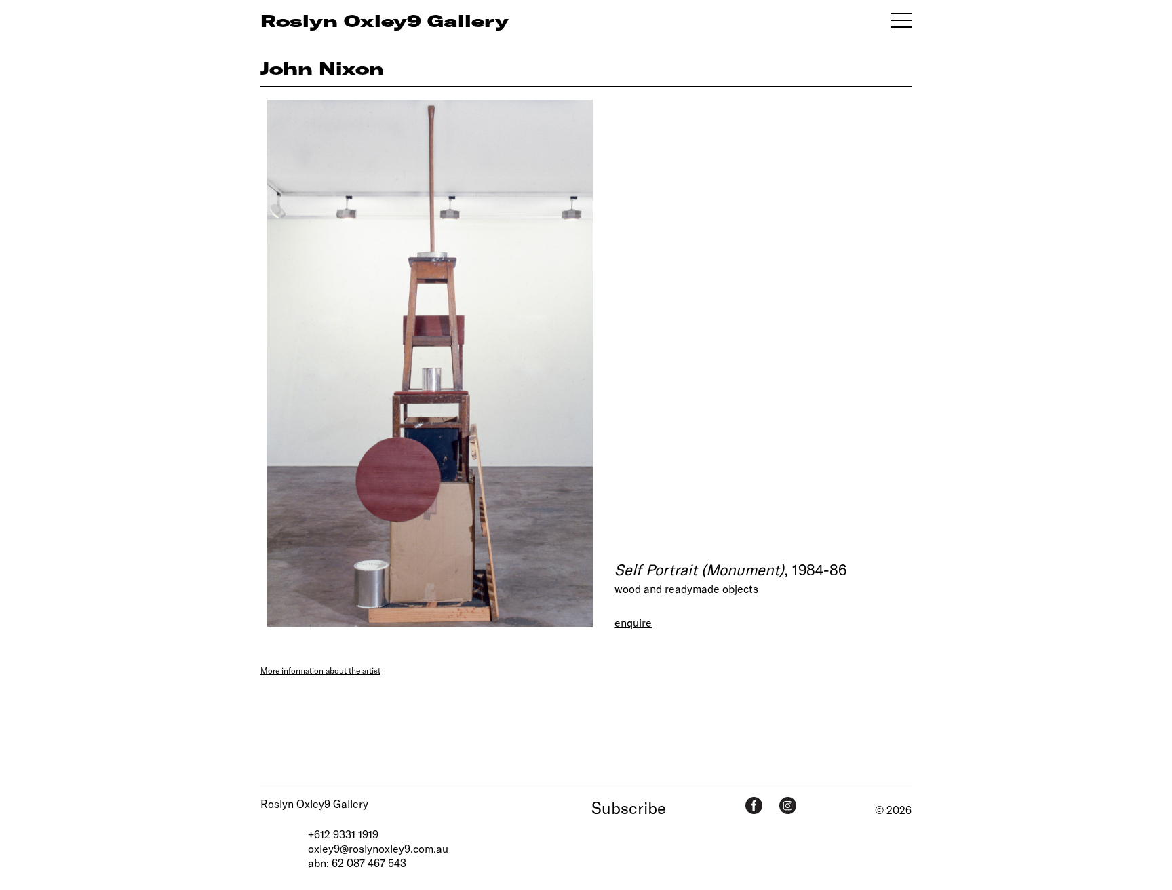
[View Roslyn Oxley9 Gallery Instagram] (787, 805)
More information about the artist (320, 670)
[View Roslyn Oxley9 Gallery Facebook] (753, 805)
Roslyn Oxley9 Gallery (314, 803)
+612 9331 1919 (343, 834)
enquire (633, 622)
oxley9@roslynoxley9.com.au (378, 848)
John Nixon (322, 68)
